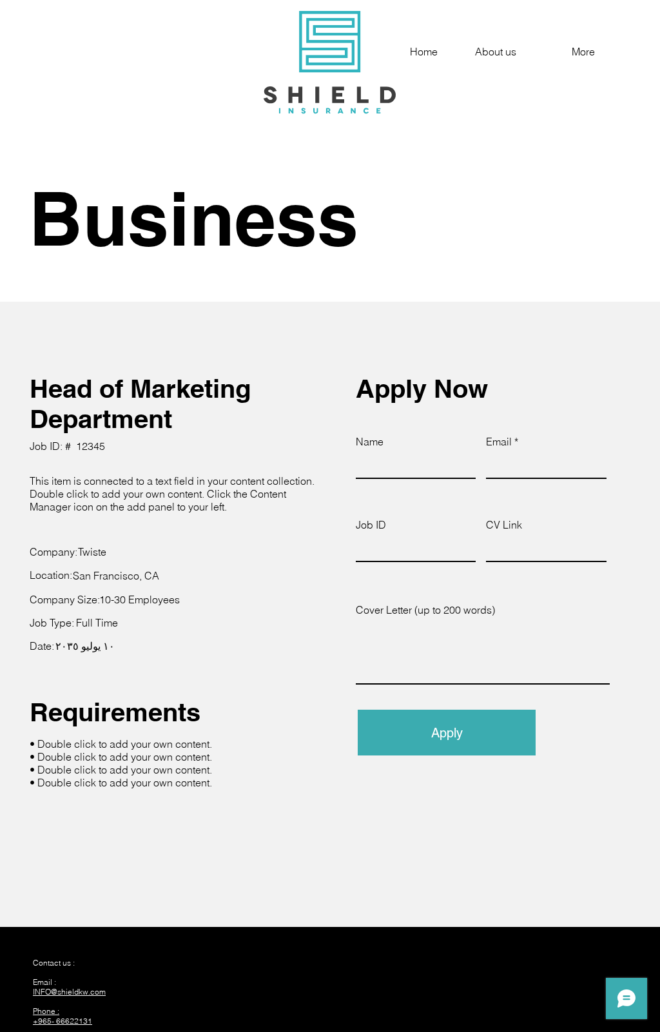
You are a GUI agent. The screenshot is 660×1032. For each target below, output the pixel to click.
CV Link (504, 525)
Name (369, 441)
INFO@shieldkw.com (69, 992)
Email (499, 441)
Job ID (371, 525)
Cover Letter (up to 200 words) (425, 610)
